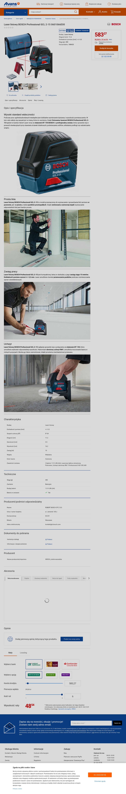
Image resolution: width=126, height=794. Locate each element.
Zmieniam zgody (99, 781)
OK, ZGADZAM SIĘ (100, 775)
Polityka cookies (17, 788)
